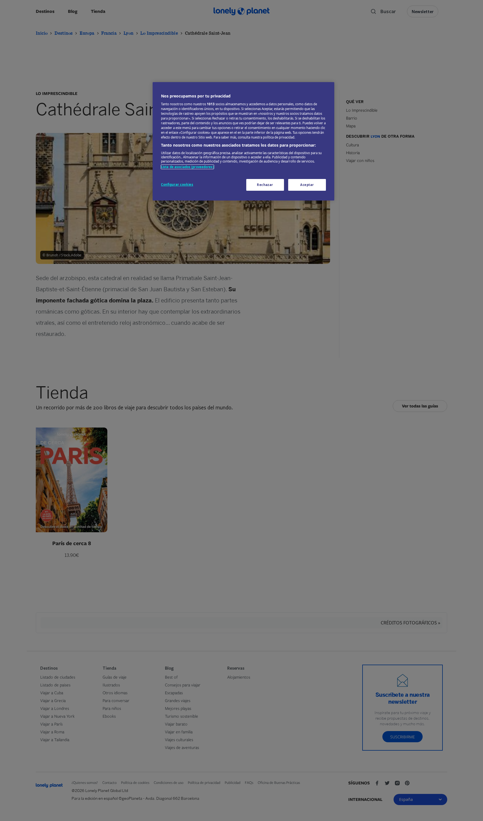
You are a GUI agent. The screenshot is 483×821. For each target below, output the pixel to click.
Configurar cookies (177, 184)
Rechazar (265, 185)
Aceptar (307, 185)
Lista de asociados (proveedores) (187, 167)
